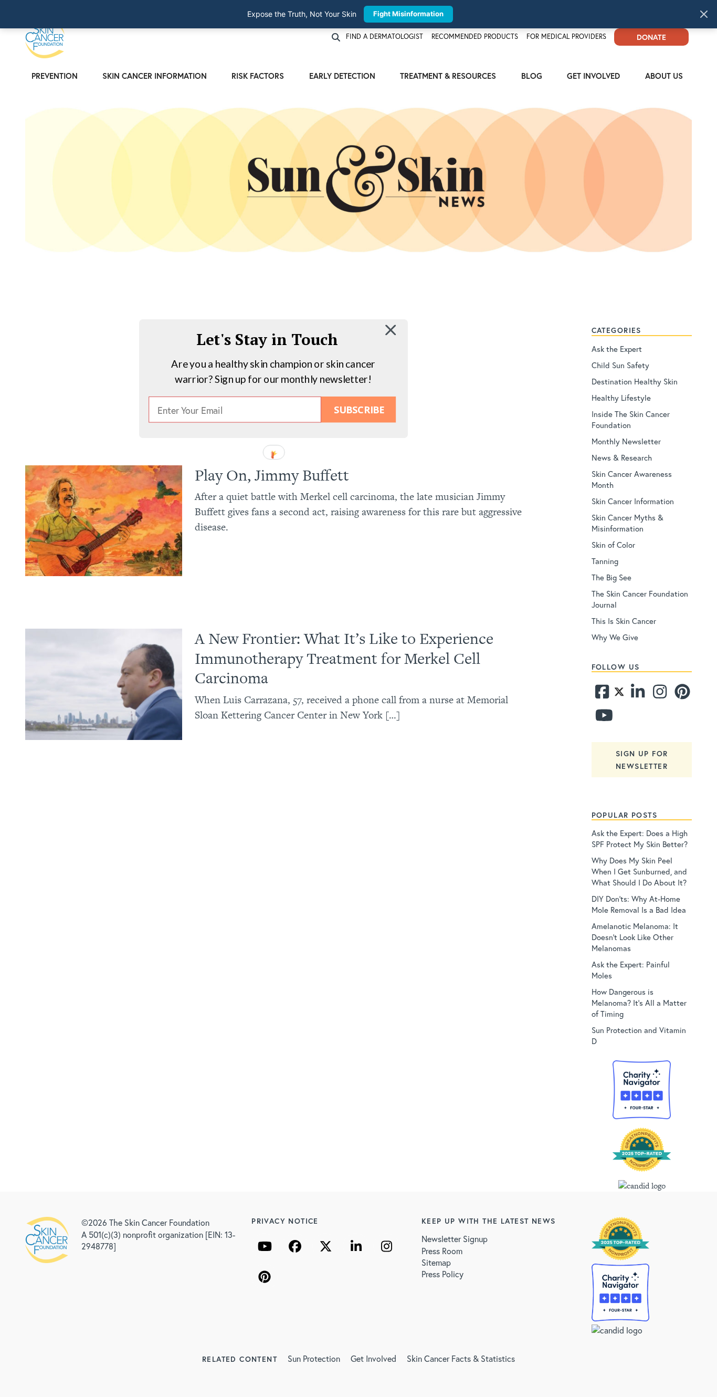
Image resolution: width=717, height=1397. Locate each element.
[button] (267, 339)
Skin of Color (613, 544)
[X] (325, 1246)
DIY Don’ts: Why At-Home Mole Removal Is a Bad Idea (639, 904)
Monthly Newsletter (626, 441)
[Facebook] (601, 694)
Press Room (441, 1250)
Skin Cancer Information (154, 75)
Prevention (54, 75)
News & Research (622, 457)
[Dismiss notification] (704, 14)
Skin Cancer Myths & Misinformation (627, 523)
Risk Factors (257, 75)
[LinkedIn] (356, 1246)
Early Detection (342, 75)
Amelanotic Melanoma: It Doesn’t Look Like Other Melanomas (635, 937)
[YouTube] (264, 1246)
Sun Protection (314, 1358)
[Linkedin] (637, 694)
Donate (651, 37)
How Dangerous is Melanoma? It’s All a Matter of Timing (639, 1002)
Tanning (605, 561)
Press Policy (442, 1273)
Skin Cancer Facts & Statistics (461, 1358)
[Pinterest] (681, 694)
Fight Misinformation (408, 13)
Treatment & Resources (448, 75)
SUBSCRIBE (359, 409)
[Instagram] (659, 694)
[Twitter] (619, 694)
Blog (531, 75)
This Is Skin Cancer (624, 621)
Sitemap (436, 1262)
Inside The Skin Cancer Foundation (631, 419)
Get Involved (593, 75)
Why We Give (615, 637)
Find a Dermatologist (384, 36)
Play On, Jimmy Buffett (272, 475)
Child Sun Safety (620, 365)
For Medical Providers (566, 36)
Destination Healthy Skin (635, 381)
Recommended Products (474, 36)
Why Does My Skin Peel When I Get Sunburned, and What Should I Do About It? (639, 871)
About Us (664, 75)
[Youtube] (601, 718)
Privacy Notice (285, 1221)
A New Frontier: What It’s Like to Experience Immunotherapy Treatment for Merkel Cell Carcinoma (344, 658)
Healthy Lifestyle (621, 397)
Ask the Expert (617, 348)
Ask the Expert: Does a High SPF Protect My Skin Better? (640, 838)
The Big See (611, 577)
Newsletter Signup (454, 1238)
